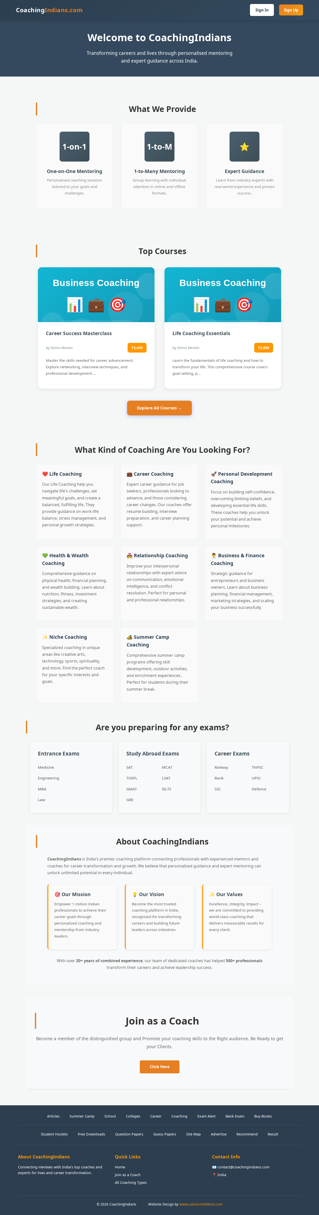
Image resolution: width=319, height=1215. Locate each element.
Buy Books (263, 1116)
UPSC (256, 777)
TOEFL (131, 777)
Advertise (219, 1134)
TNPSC (257, 767)
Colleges (133, 1116)
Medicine (46, 767)
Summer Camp (82, 1116)
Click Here (159, 1066)
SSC (218, 788)
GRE (129, 799)
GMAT (131, 788)
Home (120, 1167)
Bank (219, 777)
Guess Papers (164, 1134)
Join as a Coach (128, 1174)
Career (155, 1116)
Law (41, 799)
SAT (129, 767)
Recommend (247, 1134)
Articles (53, 1116)
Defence (259, 788)
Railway (221, 767)
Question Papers (129, 1134)
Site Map (193, 1134)
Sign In (262, 9)
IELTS (166, 788)
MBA (42, 788)
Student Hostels (54, 1134)
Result (273, 1134)
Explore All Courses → (159, 408)
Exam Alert (206, 1116)
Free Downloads (91, 1134)
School (110, 1116)
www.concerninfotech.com (201, 1204)
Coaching (179, 1116)
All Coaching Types (131, 1182)
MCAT (167, 767)
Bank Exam (235, 1116)
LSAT (166, 777)
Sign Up (291, 9)
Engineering (48, 777)
